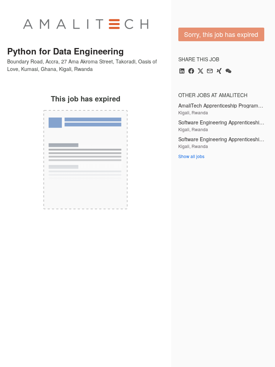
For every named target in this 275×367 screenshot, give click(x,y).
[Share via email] (210, 71)
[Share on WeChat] (228, 71)
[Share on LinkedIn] (182, 71)
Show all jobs (191, 156)
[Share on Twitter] (200, 71)
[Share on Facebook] (191, 71)
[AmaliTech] (85, 24)
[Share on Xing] (219, 71)
